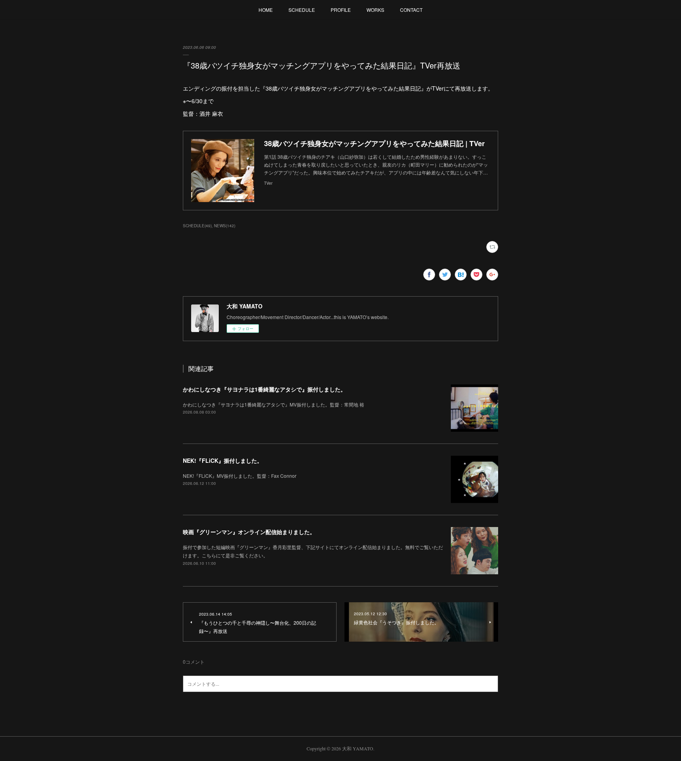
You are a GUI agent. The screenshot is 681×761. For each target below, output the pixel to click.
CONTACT (411, 9)
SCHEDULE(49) (197, 225)
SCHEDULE (301, 9)
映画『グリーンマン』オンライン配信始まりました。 (249, 532)
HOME (266, 9)
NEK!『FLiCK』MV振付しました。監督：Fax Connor (239, 475)
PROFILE (341, 9)
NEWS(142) (224, 225)
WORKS (375, 9)
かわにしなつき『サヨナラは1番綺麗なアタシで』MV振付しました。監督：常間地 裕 (273, 404)
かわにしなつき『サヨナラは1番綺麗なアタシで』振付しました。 (264, 389)
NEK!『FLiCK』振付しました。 (222, 460)
